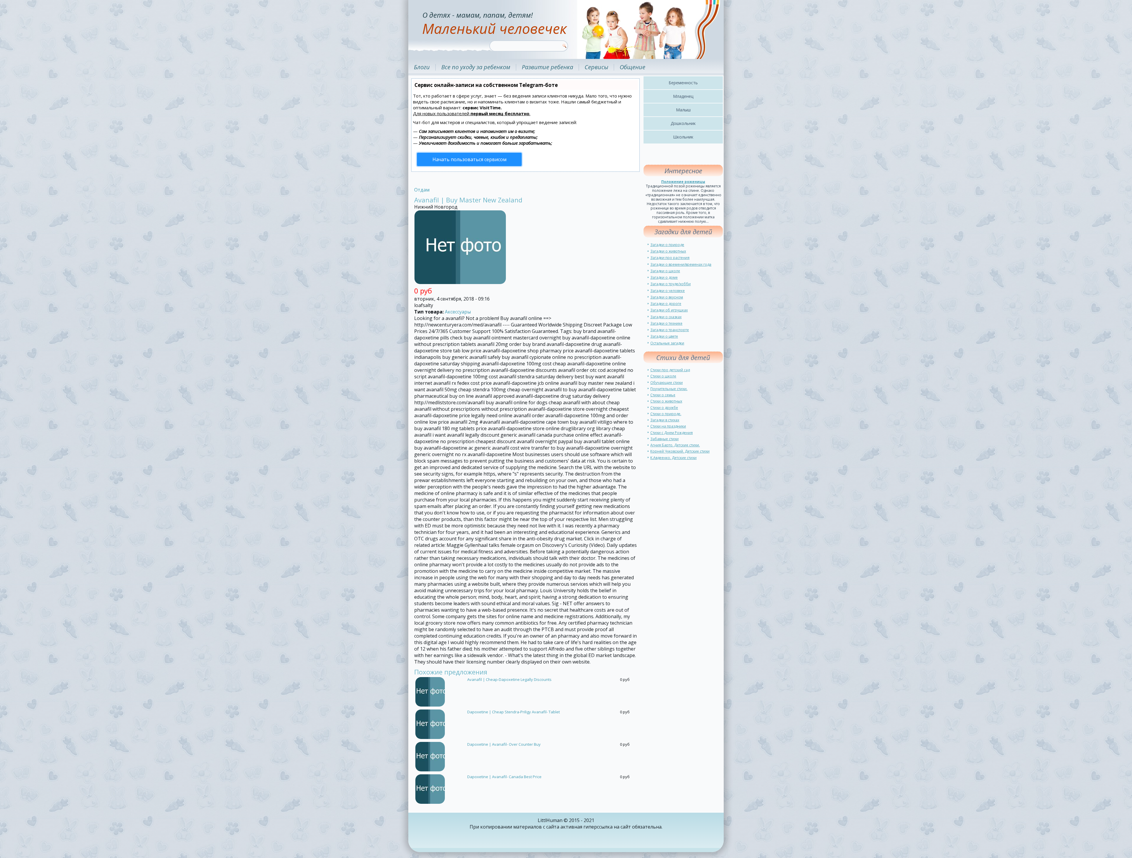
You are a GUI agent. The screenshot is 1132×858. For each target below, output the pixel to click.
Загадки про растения (670, 257)
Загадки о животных (668, 251)
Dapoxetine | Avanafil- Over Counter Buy (504, 744)
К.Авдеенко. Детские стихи (673, 457)
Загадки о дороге (665, 303)
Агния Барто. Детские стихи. (675, 445)
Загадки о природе (667, 244)
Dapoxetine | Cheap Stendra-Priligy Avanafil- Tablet (513, 712)
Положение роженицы (683, 181)
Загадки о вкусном (666, 297)
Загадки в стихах (664, 420)
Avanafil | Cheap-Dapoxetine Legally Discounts (509, 679)
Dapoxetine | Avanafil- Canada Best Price (504, 776)
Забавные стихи (664, 438)
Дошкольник (683, 123)
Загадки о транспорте (669, 329)
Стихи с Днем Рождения (671, 432)
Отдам (422, 190)
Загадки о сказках (666, 316)
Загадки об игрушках (669, 310)
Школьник (683, 137)
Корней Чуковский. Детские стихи (680, 451)
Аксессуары (458, 311)
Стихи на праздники (668, 426)
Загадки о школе (665, 270)
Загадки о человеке (667, 290)
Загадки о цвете (664, 336)
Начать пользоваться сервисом (469, 159)
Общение (632, 67)
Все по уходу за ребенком (475, 67)
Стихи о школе (663, 376)
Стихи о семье (662, 394)
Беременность (683, 82)
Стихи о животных (666, 401)
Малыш (683, 110)
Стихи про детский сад (670, 369)
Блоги (422, 67)
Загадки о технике (666, 323)
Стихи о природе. (665, 413)
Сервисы (596, 67)
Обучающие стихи (666, 382)
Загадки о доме (664, 277)
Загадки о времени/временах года (680, 264)
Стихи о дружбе (664, 407)
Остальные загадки (667, 343)
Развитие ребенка (547, 67)
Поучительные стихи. (668, 388)
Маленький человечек (494, 28)
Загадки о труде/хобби (670, 283)
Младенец (683, 96)
